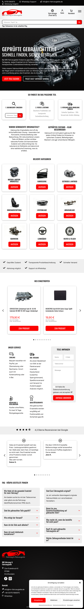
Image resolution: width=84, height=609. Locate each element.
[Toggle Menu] (79, 11)
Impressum (70, 605)
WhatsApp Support (29, 2)
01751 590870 (10, 2)
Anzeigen (14, 186)
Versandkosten (17, 321)
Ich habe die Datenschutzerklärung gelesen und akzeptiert (62, 389)
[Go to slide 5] (41, 339)
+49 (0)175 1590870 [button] (12, 593)
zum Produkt (24, 328)
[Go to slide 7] (44, 339)
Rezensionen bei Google (56, 430)
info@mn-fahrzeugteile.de (14, 589)
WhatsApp (8, 596)
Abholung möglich (11, 4)
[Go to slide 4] (39, 339)
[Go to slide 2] (35, 339)
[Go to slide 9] (48, 339)
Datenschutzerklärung (45, 605)
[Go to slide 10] (50, 339)
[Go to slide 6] (42, 339)
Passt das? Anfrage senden (36, 78)
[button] (80, 583)
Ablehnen (53, 600)
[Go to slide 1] (33, 339)
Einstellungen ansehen (71, 600)
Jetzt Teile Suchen (11, 78)
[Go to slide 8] (46, 339)
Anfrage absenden (63, 397)
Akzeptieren (38, 600)
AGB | (28, 607)
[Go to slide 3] (37, 339)
